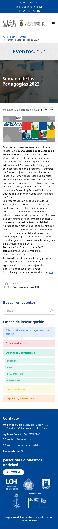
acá (51, 272)
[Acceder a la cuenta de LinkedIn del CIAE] (38, 11)
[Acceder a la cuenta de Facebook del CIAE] (19, 11)
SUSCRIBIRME (14, 472)
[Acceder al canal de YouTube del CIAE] (29, 11)
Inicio (12, 36)
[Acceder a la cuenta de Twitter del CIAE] (24, 11)
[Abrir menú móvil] (53, 23)
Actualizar (49, 110)
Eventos (22, 36)
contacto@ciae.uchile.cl (20, 439)
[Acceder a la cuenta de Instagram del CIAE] (34, 11)
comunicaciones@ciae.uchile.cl (24, 445)
